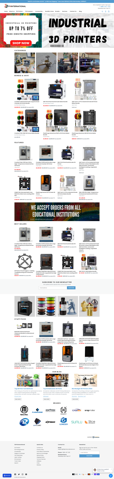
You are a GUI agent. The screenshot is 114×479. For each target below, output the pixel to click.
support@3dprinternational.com (66, 449)
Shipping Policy (40, 457)
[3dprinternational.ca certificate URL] (93, 438)
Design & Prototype (19, 453)
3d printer (74, 396)
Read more (18, 399)
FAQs (38, 463)
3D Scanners (17, 459)
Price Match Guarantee (43, 451)
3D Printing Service (19, 449)
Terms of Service (41, 459)
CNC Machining (18, 455)
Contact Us (40, 447)
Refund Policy (40, 455)
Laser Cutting (17, 457)
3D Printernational (21, 477)
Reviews (39, 465)
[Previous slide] (51, 45)
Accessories (17, 451)
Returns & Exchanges (42, 453)
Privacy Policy (40, 449)
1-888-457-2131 (66, 452)
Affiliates (39, 461)
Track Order (17, 461)
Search (16, 463)
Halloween (46, 396)
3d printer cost (82, 396)
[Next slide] (59, 45)
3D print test (17, 396)
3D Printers (17, 447)
